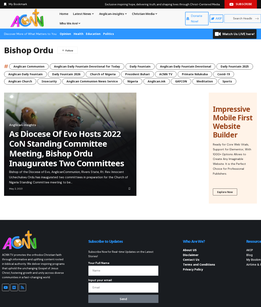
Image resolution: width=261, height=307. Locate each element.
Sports (227, 81)
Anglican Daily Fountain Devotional (185, 66)
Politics (108, 34)
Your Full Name (98, 263)
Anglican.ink (157, 81)
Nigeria (132, 81)
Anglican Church (20, 81)
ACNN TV (165, 74)
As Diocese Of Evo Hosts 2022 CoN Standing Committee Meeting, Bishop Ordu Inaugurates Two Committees (66, 148)
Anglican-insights (22, 125)
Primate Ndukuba (195, 74)
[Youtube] (5, 287)
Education (93, 34)
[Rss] (22, 287)
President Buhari (137, 74)
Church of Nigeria (103, 74)
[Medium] (14, 287)
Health (78, 34)
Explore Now (225, 192)
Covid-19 (223, 74)
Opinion (65, 34)
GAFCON (181, 81)
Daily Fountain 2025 (235, 66)
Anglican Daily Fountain (25, 74)
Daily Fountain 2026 (66, 74)
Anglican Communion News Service (92, 81)
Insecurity (49, 81)
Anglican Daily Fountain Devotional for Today (87, 66)
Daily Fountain (140, 66)
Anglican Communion (28, 66)
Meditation (205, 81)
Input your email (100, 280)
